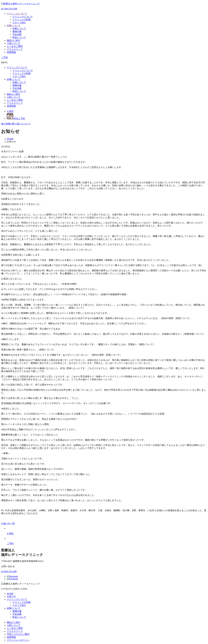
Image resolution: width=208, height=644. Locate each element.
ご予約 (4, 57)
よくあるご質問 (15, 46)
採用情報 (11, 52)
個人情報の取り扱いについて (16, 123)
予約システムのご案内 (18, 634)
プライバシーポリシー (18, 640)
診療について (13, 25)
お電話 (10, 111)
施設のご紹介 (13, 40)
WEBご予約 (19, 118)
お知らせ (11, 596)
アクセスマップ (15, 49)
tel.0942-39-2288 (9, 571)
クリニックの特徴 (21, 19)
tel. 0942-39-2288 (9, 8)
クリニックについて (17, 13)
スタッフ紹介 (19, 22)
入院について (13, 43)
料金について (19, 37)
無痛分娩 (17, 31)
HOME (10, 593)
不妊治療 (17, 34)
